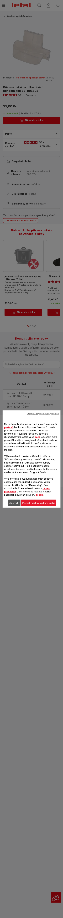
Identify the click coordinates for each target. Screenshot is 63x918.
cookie (39, 494)
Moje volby (14, 503)
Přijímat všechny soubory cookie (38, 503)
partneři (9, 427)
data (37, 437)
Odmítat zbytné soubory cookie (43, 413)
